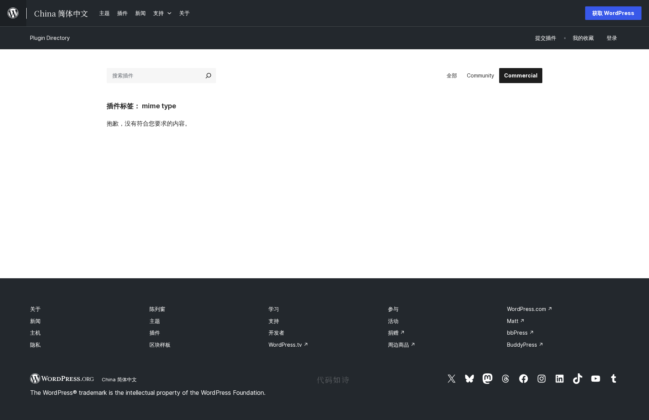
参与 (393, 309)
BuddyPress (525, 344)
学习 (274, 309)
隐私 (35, 344)
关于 (35, 309)
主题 (154, 321)
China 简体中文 (119, 379)
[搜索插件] (208, 75)
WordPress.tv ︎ (288, 344)
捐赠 (396, 332)
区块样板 (160, 344)
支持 (274, 321)
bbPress (520, 332)
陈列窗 (157, 309)
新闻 (35, 321)
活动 (393, 321)
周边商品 (401, 344)
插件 (154, 332)
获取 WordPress (613, 13)
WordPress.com (529, 309)
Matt (516, 321)
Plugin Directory (50, 38)
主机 (35, 332)
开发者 (276, 332)
